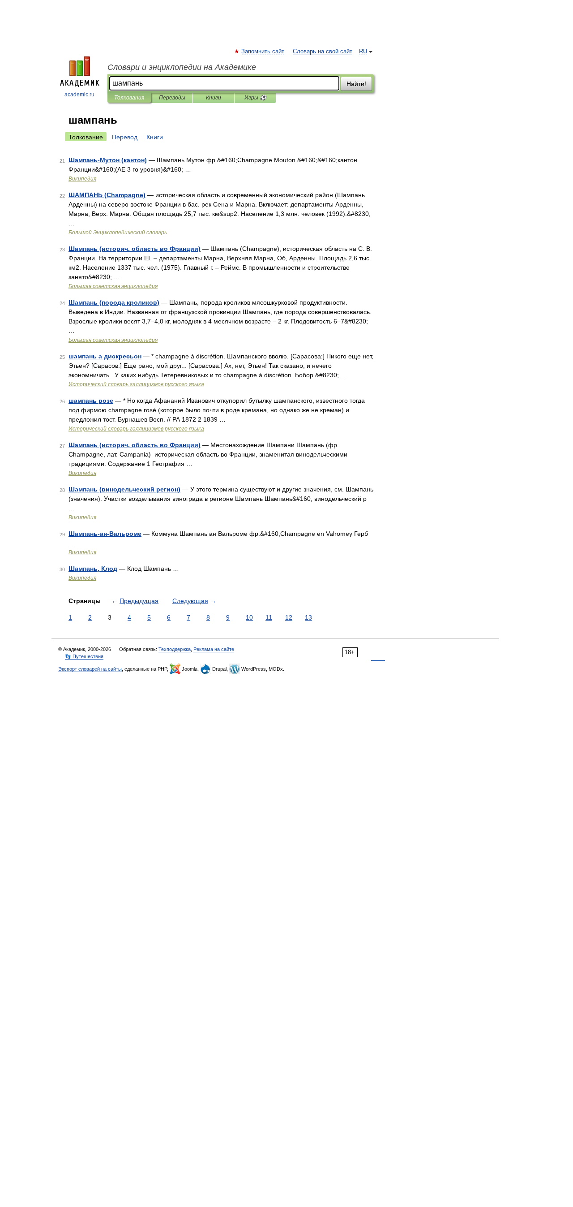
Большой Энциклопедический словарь (117, 232)
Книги (213, 98)
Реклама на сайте (213, 649)
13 (308, 617)
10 (249, 617)
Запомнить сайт (263, 51)
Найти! (356, 83)
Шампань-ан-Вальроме (104, 533)
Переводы (172, 98)
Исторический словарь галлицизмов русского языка (136, 384)
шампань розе (90, 400)
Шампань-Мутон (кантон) (107, 160)
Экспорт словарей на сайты (90, 669)
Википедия (82, 179)
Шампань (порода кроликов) (113, 302)
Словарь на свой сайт (322, 51)
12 (288, 617)
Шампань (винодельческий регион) (124, 489)
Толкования (129, 98)
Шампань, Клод (92, 568)
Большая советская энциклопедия (113, 286)
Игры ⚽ (255, 98)
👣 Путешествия (84, 656)
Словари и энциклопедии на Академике (181, 67)
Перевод (124, 137)
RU (363, 51)
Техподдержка (174, 649)
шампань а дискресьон (104, 356)
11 (268, 617)
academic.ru (79, 94)
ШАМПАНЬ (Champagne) (106, 194)
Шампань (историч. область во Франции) (134, 248)
